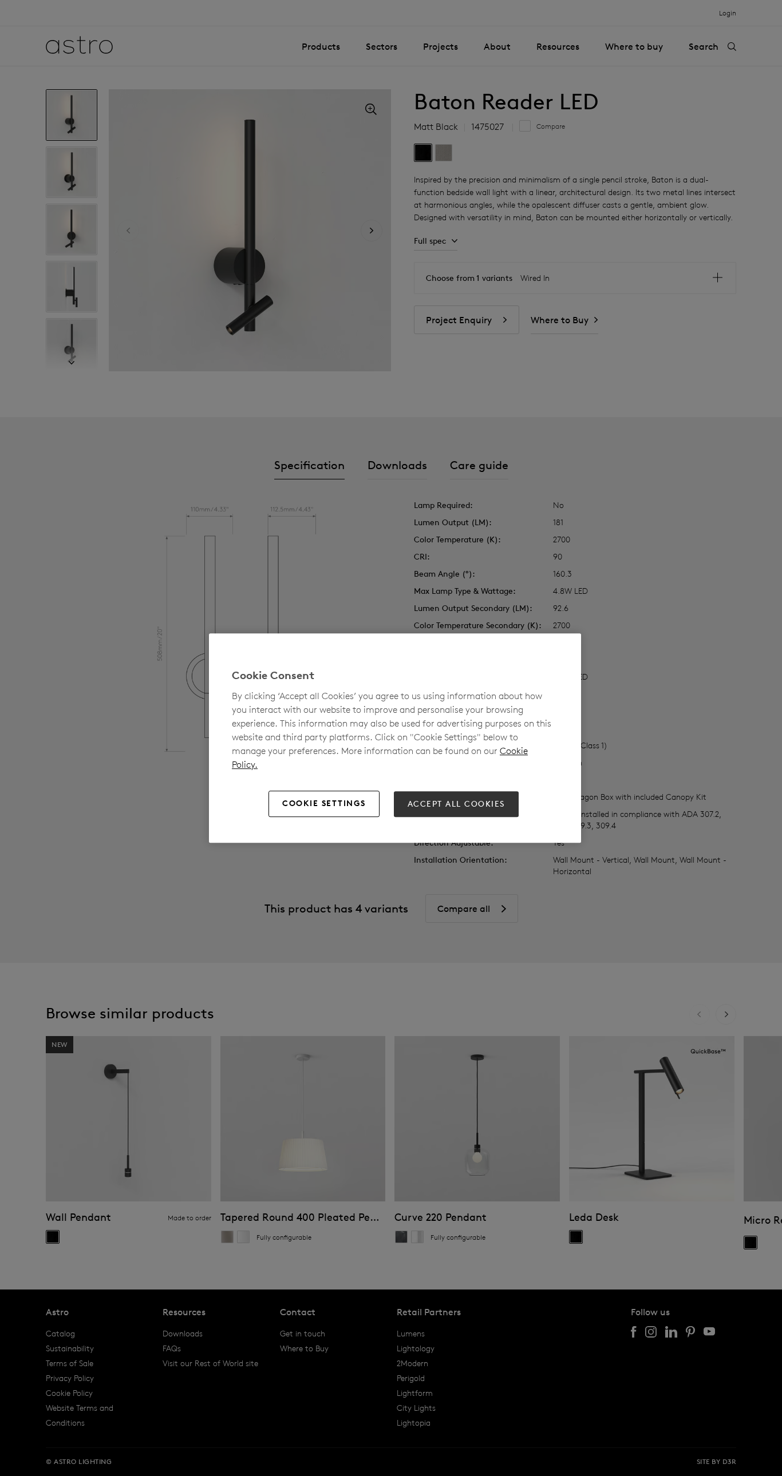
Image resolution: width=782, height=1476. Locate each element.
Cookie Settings (324, 804)
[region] (395, 738)
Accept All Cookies (456, 804)
